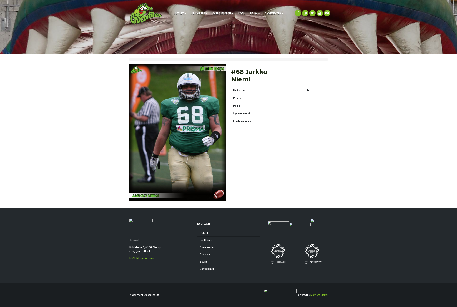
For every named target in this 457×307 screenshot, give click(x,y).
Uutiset (204, 233)
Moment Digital (319, 294)
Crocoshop (206, 254)
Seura (203, 261)
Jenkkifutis (206, 240)
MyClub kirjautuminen (141, 258)
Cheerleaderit (207, 247)
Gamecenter (207, 268)
